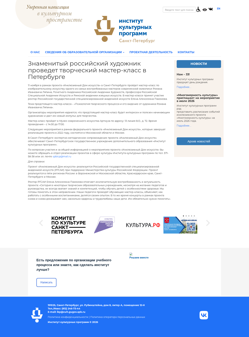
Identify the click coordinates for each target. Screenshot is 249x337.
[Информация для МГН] (198, 9)
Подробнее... (184, 87)
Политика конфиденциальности (68, 317)
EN (218, 8)
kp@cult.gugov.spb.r (71, 311)
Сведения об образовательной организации (84, 52)
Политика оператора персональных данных (117, 317)
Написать (46, 282)
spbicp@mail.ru (62, 156)
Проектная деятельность (151, 52)
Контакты (186, 52)
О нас (35, 52)
